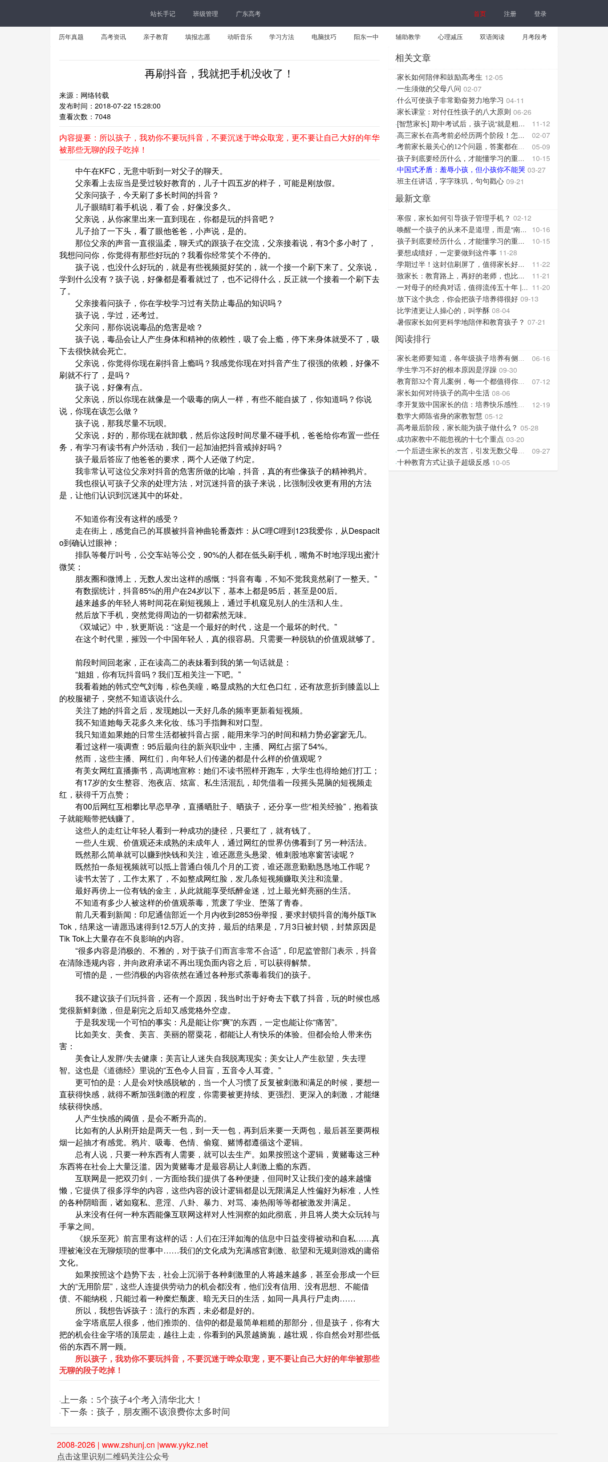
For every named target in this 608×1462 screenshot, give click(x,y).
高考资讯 (113, 36)
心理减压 (450, 36)
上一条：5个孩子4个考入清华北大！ (132, 1400)
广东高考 (248, 13)
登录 (540, 13)
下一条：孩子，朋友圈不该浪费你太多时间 (145, 1412)
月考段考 (534, 36)
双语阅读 (492, 36)
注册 (510, 13)
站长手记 (162, 13)
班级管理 (205, 13)
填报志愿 (197, 36)
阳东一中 (366, 36)
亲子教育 (155, 36)
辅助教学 (408, 36)
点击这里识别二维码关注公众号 (113, 1456)
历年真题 (71, 36)
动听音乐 (239, 36)
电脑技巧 (324, 36)
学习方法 (281, 36)
